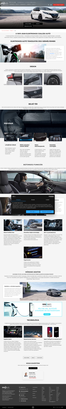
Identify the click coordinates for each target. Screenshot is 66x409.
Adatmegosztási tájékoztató (7, 398)
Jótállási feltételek (5, 399)
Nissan (11, 30)
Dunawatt (34, 397)
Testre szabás (32, 211)
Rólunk (33, 4)
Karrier (34, 393)
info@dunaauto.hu (21, 2)
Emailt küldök (32, 377)
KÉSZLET (33, 357)
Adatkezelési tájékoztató (6, 395)
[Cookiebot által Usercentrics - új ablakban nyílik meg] (49, 196)
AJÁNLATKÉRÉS (26, 357)
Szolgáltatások (22, 4)
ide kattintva (52, 53)
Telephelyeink (34, 2)
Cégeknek (28, 4)
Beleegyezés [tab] (18, 199)
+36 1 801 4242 (28, 2)
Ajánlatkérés (28, 23)
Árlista (38, 23)
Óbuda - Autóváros (33, 368)
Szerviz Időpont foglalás (58, 4)
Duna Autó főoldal (5, 30)
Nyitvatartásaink (22, 396)
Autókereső (35, 391)
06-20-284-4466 (32, 376)
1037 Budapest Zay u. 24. (23, 389)
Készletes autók (28, 26)
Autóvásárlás (12, 4)
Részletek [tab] (33, 199)
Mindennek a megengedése (46, 211)
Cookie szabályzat (5, 397)
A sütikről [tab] (47, 199)
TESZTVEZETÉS (39, 357)
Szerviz (17, 4)
